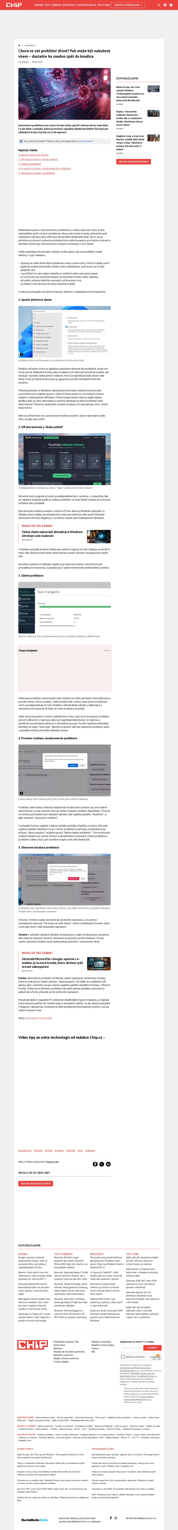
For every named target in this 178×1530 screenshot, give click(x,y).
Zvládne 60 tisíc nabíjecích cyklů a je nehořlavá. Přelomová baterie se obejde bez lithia (53, 1498)
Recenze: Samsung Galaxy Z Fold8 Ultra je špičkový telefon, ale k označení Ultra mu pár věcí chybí (71, 1275)
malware (90, 1150)
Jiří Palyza (23, 62)
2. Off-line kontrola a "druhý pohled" (38, 159)
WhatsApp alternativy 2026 (82, 1420)
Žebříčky (56, 5)
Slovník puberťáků (65, 1417)
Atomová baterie (63, 1437)
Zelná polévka (42, 1429)
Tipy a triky (103, 5)
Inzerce (95, 1348)
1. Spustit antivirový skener (33, 154)
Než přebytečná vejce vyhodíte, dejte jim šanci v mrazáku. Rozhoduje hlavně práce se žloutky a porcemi (125, 1456)
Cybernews (31, 1018)
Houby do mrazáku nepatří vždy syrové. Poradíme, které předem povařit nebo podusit (123, 1473)
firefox (48, 1150)
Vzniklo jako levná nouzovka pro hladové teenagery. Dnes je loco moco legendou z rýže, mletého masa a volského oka (123, 1464)
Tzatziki (53, 1429)
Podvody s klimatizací (150, 1437)
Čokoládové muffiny (84, 1426)
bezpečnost (25, 1150)
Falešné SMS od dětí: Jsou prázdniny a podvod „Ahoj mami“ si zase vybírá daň (106, 1302)
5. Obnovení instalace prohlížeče (36, 173)
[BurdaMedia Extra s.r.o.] (32, 1345)
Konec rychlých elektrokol (67, 1435)
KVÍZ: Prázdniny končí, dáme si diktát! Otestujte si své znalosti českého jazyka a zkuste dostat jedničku (123, 1496)
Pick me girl (100, 1417)
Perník (77, 1429)
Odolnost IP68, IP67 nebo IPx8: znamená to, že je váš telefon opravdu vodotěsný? (141, 1284)
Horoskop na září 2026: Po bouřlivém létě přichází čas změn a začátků (123, 1489)
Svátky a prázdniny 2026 (39, 1420)
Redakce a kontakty (101, 1341)
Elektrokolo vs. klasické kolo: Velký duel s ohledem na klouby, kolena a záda (142, 1272)
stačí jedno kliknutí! (85, 141)
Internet (70, 1150)
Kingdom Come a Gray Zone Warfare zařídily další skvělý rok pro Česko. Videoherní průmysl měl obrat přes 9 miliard (130, 143)
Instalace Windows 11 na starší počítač (97, 1435)
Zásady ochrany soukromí (66, 1358)
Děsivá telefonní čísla (45, 1417)
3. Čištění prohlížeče (29, 164)
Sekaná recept (65, 1429)
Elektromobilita (86, 5)
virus (80, 1150)
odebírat (152, 1348)
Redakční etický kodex (103, 1345)
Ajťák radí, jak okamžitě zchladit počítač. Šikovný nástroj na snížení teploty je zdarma (142, 1260)
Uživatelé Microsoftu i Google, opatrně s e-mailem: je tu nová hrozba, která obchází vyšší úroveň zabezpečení (52, 963)
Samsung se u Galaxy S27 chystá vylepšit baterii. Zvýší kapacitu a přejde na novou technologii (34, 1317)
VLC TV (135, 1437)
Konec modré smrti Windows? (147, 1435)
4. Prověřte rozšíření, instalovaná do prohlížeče (44, 168)
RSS (93, 1351)
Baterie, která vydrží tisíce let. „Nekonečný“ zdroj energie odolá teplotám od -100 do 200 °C (35, 1275)
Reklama (57, 1348)
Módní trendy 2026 (60, 1420)
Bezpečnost (69, 5)
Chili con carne (121, 1426)
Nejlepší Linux (25, 1440)
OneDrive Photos (124, 1435)
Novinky (39, 5)
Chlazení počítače (45, 1435)
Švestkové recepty (97, 1429)
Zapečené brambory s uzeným (136, 1429)
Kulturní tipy (154, 1417)
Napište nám (52, 1162)
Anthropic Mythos (46, 1437)
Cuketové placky (26, 1429)
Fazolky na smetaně (64, 1426)
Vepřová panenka (45, 1426)
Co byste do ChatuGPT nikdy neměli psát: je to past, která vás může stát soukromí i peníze (106, 1275)
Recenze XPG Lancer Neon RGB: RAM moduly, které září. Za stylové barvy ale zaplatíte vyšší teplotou (52, 1490)
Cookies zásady (61, 1361)
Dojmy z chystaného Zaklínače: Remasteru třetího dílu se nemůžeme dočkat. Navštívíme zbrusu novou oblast (129, 118)
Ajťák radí (21, 1420)
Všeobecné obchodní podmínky (69, 1351)
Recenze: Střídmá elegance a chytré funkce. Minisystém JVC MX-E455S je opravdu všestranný (70, 1313)
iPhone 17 (125, 1437)
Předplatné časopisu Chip (66, 1341)
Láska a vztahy (139, 1417)
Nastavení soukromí (63, 1355)
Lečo (84, 1429)
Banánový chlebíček (104, 1426)
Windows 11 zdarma (28, 1437)
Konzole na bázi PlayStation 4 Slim (88, 1437)
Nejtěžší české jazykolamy (119, 1417)
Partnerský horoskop (84, 1417)
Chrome (38, 1150)
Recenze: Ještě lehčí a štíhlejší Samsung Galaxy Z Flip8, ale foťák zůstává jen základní (70, 1302)
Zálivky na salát (153, 1426)
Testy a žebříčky (63, 1254)
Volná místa (59, 1345)
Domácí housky (114, 1429)
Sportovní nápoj (137, 1426)
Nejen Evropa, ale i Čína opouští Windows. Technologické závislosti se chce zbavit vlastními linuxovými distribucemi (130, 94)
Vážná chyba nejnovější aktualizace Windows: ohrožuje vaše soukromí (52, 534)
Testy (48, 5)
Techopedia (45, 1018)
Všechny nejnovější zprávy (36, 1183)
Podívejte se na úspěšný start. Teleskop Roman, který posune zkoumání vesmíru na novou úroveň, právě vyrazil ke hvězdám (52, 1481)
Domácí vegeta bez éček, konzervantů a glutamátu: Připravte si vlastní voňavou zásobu (123, 1481)
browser (59, 1150)
